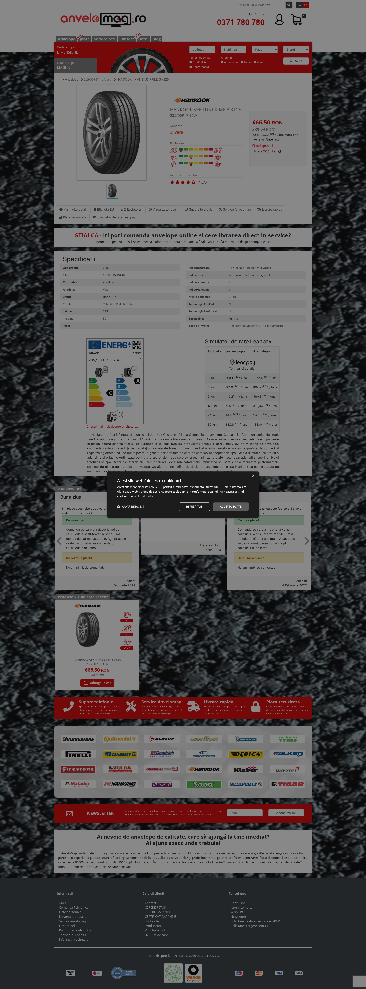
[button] (130, 507)
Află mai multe (143, 496)
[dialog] (183, 494)
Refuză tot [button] (194, 506)
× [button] (253, 475)
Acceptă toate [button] (231, 506)
